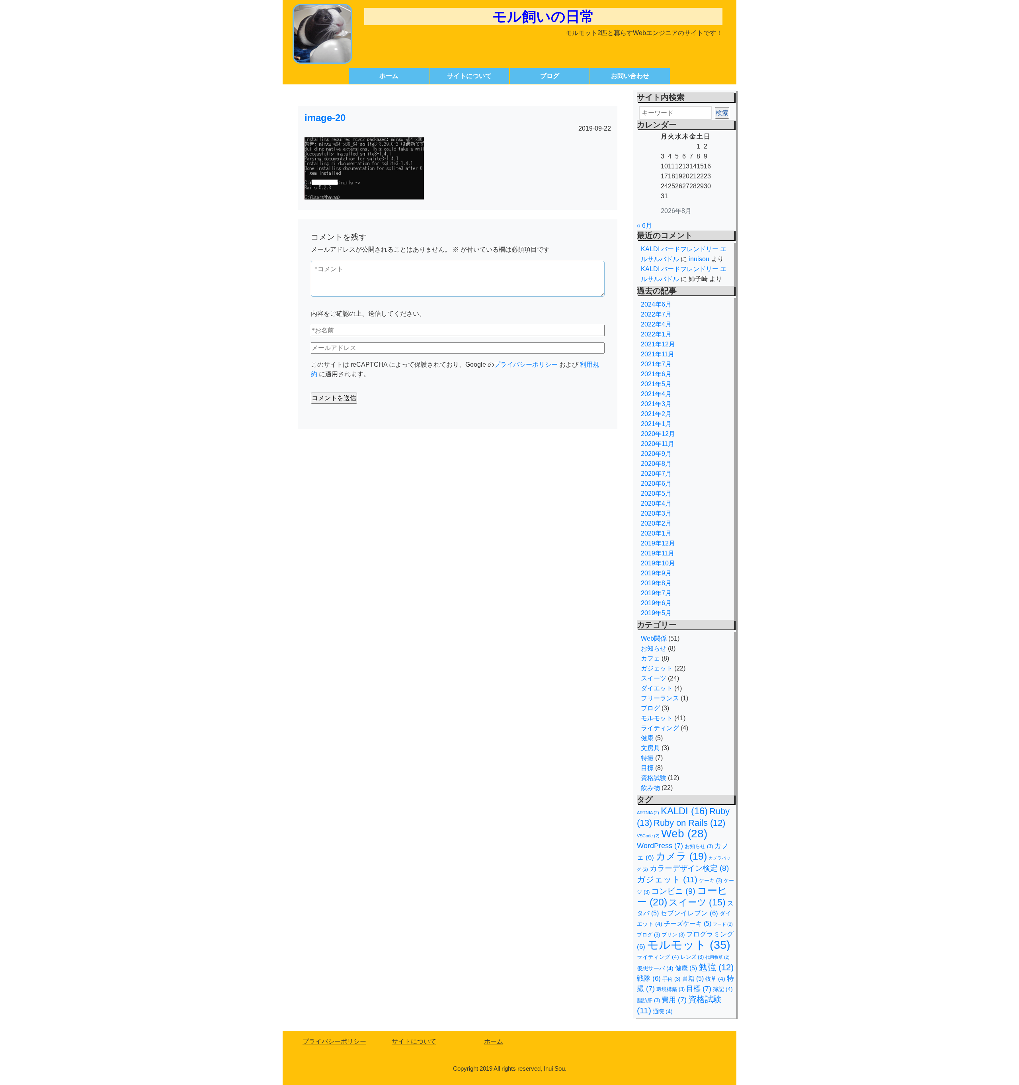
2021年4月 (656, 394)
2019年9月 (656, 573)
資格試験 (653, 777)
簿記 (723, 989)
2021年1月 (656, 423)
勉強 (716, 967)
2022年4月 (656, 324)
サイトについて (469, 75)
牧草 (715, 979)
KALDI (684, 811)
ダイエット (657, 688)
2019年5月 (656, 613)
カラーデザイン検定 (689, 868)
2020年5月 (656, 493)
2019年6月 (656, 603)
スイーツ (653, 678)
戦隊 (649, 978)
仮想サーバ (655, 968)
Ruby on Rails (689, 823)
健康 (647, 738)
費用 (674, 1000)
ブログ (549, 75)
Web (684, 833)
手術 (671, 979)
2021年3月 (656, 404)
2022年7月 (656, 314)
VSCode (648, 835)
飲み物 (650, 787)
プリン (673, 935)
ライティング (660, 728)
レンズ (692, 957)
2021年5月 (656, 384)
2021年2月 (656, 414)
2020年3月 (656, 513)
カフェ (650, 658)
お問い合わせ (630, 75)
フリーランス (660, 698)
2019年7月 (656, 593)
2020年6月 (656, 483)
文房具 (650, 748)
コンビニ (673, 891)
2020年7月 (656, 473)
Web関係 (654, 638)
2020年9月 (656, 453)
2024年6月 (656, 304)
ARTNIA (648, 812)
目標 (647, 767)
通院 (663, 1011)
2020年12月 (658, 433)
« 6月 (644, 225)
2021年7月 (656, 364)
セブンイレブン (689, 913)
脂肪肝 (648, 1000)
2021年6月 (656, 374)
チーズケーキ (687, 923)
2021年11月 (657, 354)
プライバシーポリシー (526, 364)
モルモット (657, 718)
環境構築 (670, 989)
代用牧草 (717, 957)
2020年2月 (656, 523)
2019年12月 (658, 543)
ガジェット (657, 668)
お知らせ (653, 648)
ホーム (388, 75)
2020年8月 (656, 463)
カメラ (681, 856)
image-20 (325, 117)
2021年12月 (658, 344)
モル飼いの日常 (543, 16)
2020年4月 (656, 503)
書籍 (693, 978)
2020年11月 (657, 443)
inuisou (699, 259)
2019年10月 (658, 563)
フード (723, 924)
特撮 (647, 758)
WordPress (660, 846)
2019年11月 (657, 553)
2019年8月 (656, 583)
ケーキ (710, 881)
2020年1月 (656, 533)
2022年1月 (656, 334)
